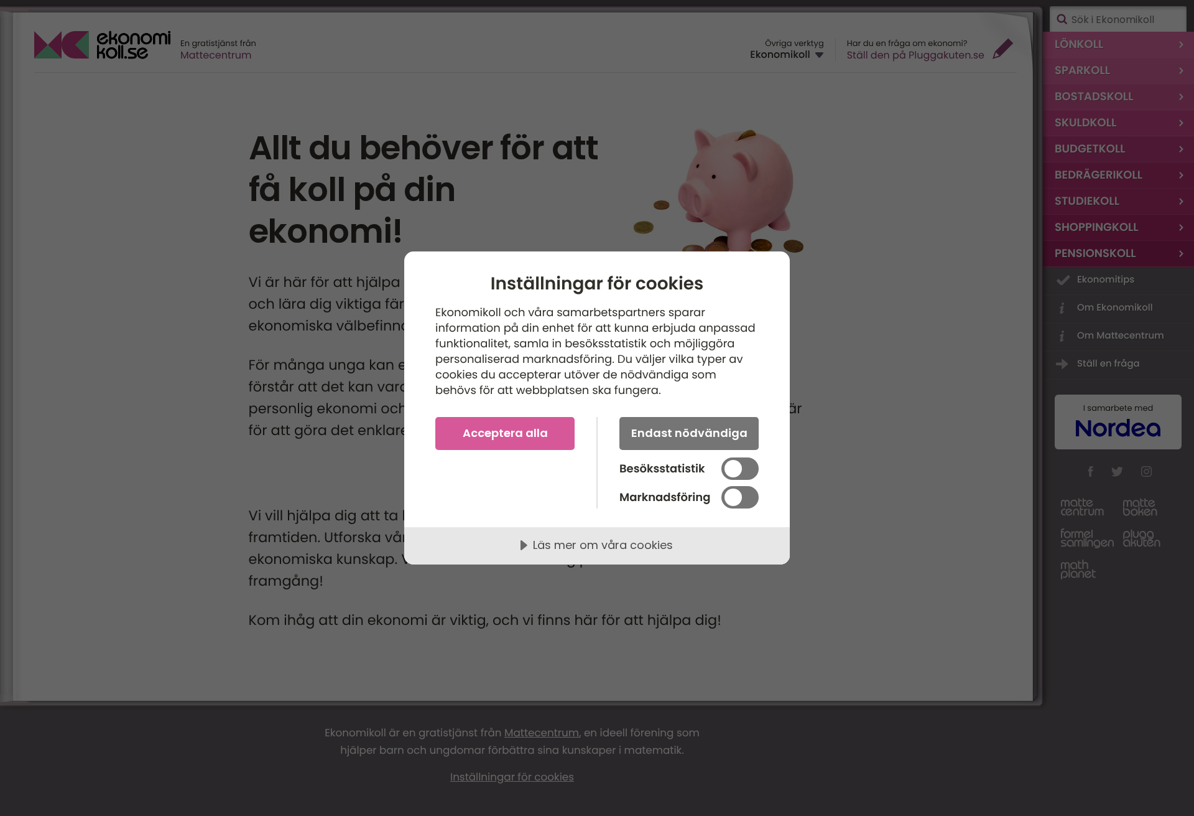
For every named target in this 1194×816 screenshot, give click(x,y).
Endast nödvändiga (689, 433)
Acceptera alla (505, 433)
